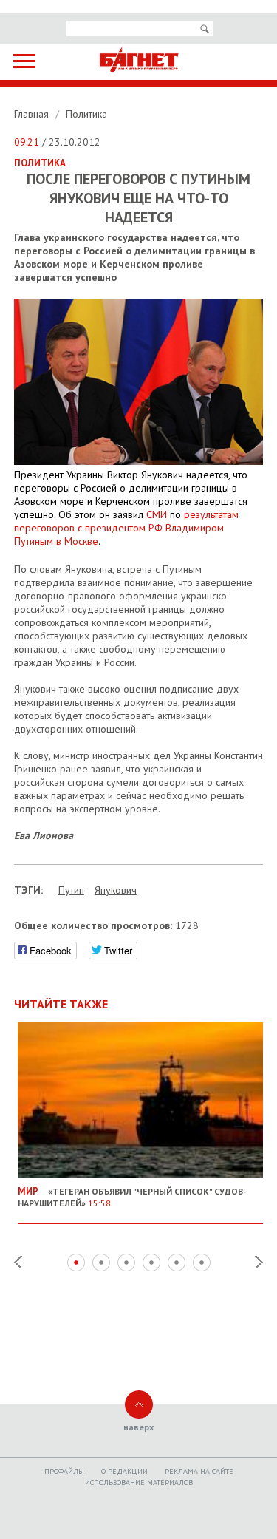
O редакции (124, 1471)
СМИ (158, 514)
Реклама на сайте (199, 1471)
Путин (71, 890)
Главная (33, 113)
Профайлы (64, 1471)
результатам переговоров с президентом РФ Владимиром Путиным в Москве (126, 528)
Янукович (116, 890)
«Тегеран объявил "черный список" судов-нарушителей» (132, 1197)
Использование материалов (139, 1482)
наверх (138, 1427)
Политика (86, 113)
